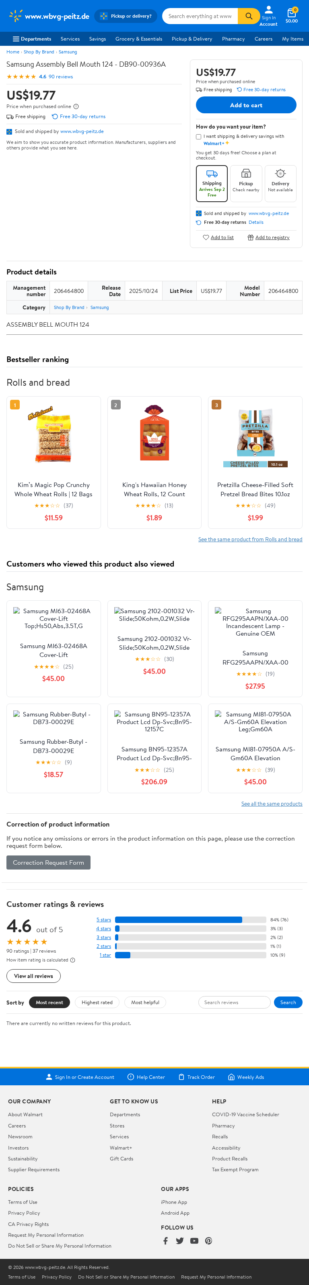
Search (288, 1002)
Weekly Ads (250, 1076)
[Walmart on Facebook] (165, 1241)
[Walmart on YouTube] (194, 1241)
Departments (36, 38)
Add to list (222, 237)
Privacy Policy (24, 1212)
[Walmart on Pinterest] (208, 1241)
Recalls (220, 1136)
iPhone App (174, 1201)
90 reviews (61, 77)
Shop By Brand (39, 51)
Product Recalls (229, 1158)
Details (256, 222)
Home (12, 51)
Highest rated (97, 1002)
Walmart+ (121, 1147)
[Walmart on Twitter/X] (179, 1241)
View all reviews (33, 976)
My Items (292, 38)
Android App (175, 1212)
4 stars (103, 928)
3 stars (104, 937)
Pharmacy (233, 38)
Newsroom (20, 1136)
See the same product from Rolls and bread (250, 539)
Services (70, 38)
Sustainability (23, 1158)
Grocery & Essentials (138, 38)
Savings (97, 38)
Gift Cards (121, 1158)
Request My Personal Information (46, 1234)
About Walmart (25, 1114)
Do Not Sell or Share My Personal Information (59, 1245)
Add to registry (272, 237)
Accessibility (226, 1147)
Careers (263, 38)
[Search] (249, 16)
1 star (105, 955)
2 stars (104, 946)
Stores (117, 1125)
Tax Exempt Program (235, 1169)
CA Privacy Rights (28, 1224)
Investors (18, 1147)
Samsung (68, 51)
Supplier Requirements (34, 1169)
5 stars (104, 920)
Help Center (151, 1076)
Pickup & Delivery (192, 38)
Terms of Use (22, 1201)
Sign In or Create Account (84, 1076)
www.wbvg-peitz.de (82, 131)
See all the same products (272, 803)
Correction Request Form (48, 862)
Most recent (49, 1002)
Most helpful (145, 1002)
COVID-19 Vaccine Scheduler (245, 1114)
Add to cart (246, 104)
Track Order (201, 1076)
